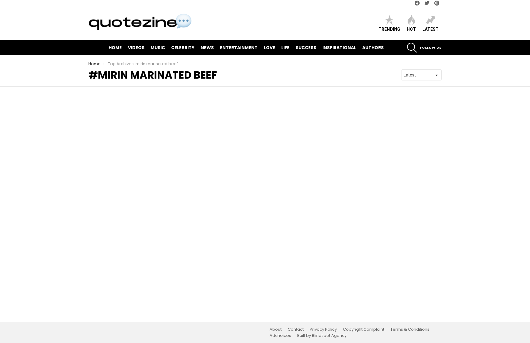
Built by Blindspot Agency (322, 335)
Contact (296, 329)
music (158, 48)
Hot (411, 29)
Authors (373, 48)
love (269, 48)
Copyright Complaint (363, 329)
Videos (136, 48)
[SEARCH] (412, 47)
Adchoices (280, 335)
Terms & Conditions (409, 329)
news (207, 48)
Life (285, 48)
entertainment (239, 48)
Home (115, 48)
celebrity (182, 48)
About (276, 329)
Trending (389, 29)
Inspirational (339, 48)
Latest (430, 29)
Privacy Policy (323, 329)
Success (306, 48)
